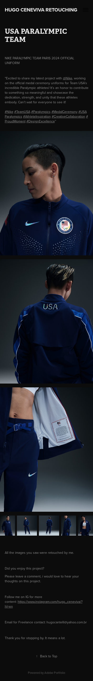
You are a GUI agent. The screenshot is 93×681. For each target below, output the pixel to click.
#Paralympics (41, 111)
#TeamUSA (22, 111)
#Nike (9, 111)
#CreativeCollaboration (68, 116)
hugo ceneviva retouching (43, 9)
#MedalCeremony (65, 111)
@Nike (67, 78)
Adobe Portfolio (54, 672)
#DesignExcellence (40, 121)
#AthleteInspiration (37, 116)
